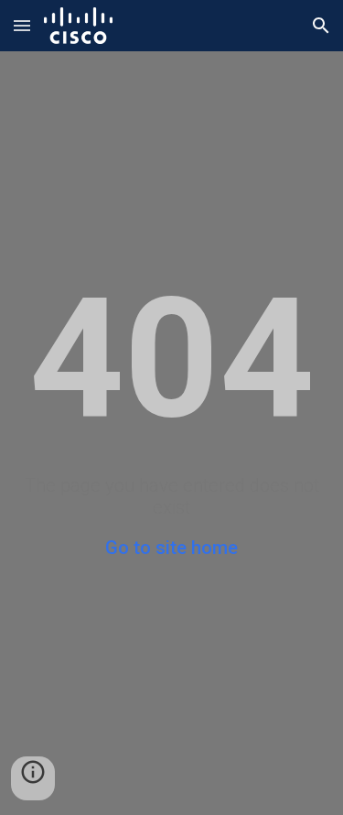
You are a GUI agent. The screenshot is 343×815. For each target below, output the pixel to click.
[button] (22, 25)
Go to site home (171, 548)
